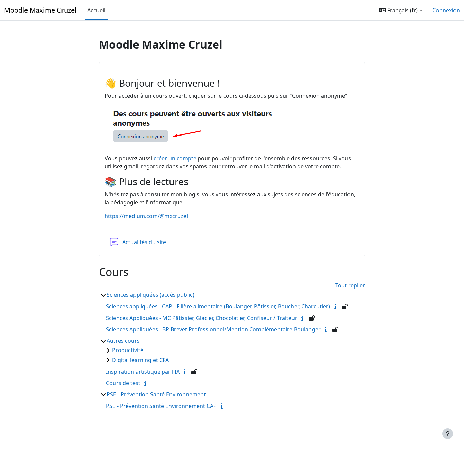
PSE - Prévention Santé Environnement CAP (161, 406)
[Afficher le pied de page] (447, 433)
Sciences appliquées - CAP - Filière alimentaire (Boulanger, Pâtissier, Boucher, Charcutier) (218, 306)
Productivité (127, 350)
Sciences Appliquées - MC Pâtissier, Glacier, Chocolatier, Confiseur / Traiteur (201, 318)
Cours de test (123, 383)
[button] (401, 10)
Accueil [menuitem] (96, 10)
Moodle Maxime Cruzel (40, 10)
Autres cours (123, 340)
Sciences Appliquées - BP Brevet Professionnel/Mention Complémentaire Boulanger (213, 329)
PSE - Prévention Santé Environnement (156, 394)
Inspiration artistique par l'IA (143, 371)
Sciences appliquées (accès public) (150, 295)
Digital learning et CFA (140, 360)
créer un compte (175, 158)
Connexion (446, 10)
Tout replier (350, 285)
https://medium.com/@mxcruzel (146, 216)
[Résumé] (336, 306)
